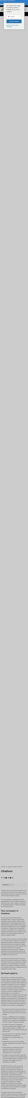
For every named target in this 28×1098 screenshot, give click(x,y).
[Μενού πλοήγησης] (25, 9)
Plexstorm (3, 866)
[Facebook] (2, 878)
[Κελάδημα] (4, 878)
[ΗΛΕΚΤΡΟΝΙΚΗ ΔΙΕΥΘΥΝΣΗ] (6, 878)
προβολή (11, 884)
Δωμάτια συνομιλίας (12, 866)
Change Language (14, 21)
